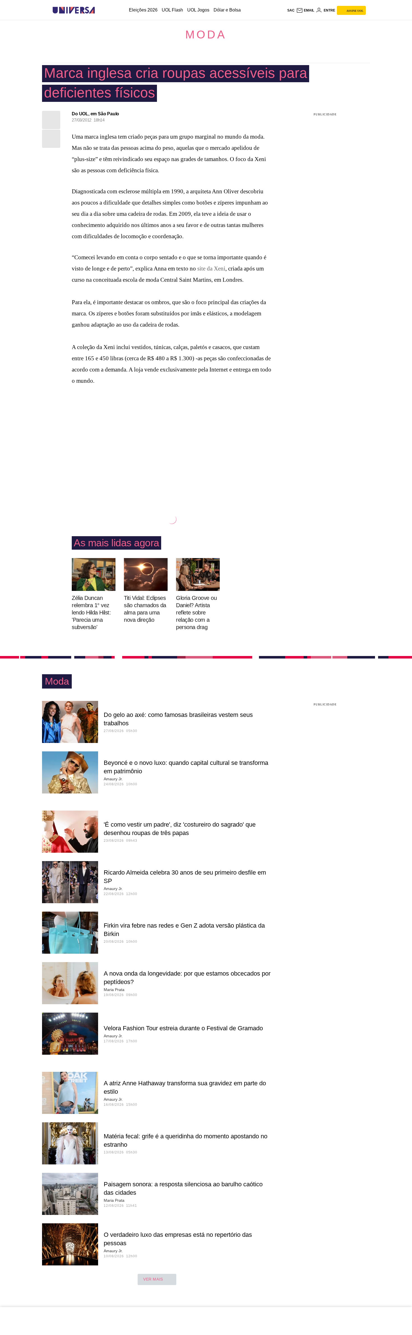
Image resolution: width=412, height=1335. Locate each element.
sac (291, 10)
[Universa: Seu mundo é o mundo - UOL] (74, 10)
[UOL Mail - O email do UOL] (305, 10)
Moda (206, 34)
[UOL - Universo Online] (100, 10)
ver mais (153, 1279)
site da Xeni (211, 268)
